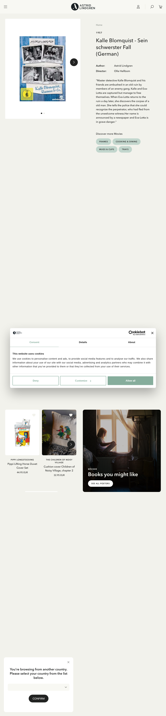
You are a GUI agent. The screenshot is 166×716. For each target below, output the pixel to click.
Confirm (39, 698)
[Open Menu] (5, 6)
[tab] (41, 113)
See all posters (100, 483)
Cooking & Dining (126, 141)
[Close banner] (152, 333)
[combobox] (38, 687)
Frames (103, 141)
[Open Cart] (159, 6)
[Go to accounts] (139, 6)
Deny (36, 380)
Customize (81, 380)
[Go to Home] (83, 7)
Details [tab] (83, 342)
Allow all (130, 380)
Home (99, 24)
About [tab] (131, 342)
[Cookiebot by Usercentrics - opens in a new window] (131, 332)
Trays (125, 149)
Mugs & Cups (106, 149)
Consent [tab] (34, 342)
